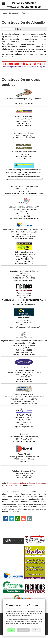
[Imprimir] (29, 518)
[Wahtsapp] (17, 518)
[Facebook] (5, 518)
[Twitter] (11, 518)
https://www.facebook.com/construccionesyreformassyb (24, 193)
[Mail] (23, 518)
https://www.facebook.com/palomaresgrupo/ (24, 327)
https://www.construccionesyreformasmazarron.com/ (24, 179)
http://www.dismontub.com (24, 238)
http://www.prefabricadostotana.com (24, 403)
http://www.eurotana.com (24, 263)
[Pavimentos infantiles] (13, 592)
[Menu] (2, 4)
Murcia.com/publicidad (23, 485)
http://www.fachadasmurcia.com (24, 304)
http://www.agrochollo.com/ (24, 103)
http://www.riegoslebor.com (24, 426)
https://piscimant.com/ (24, 381)
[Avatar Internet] (34, 578)
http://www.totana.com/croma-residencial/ (24, 218)
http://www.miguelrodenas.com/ (24, 354)
